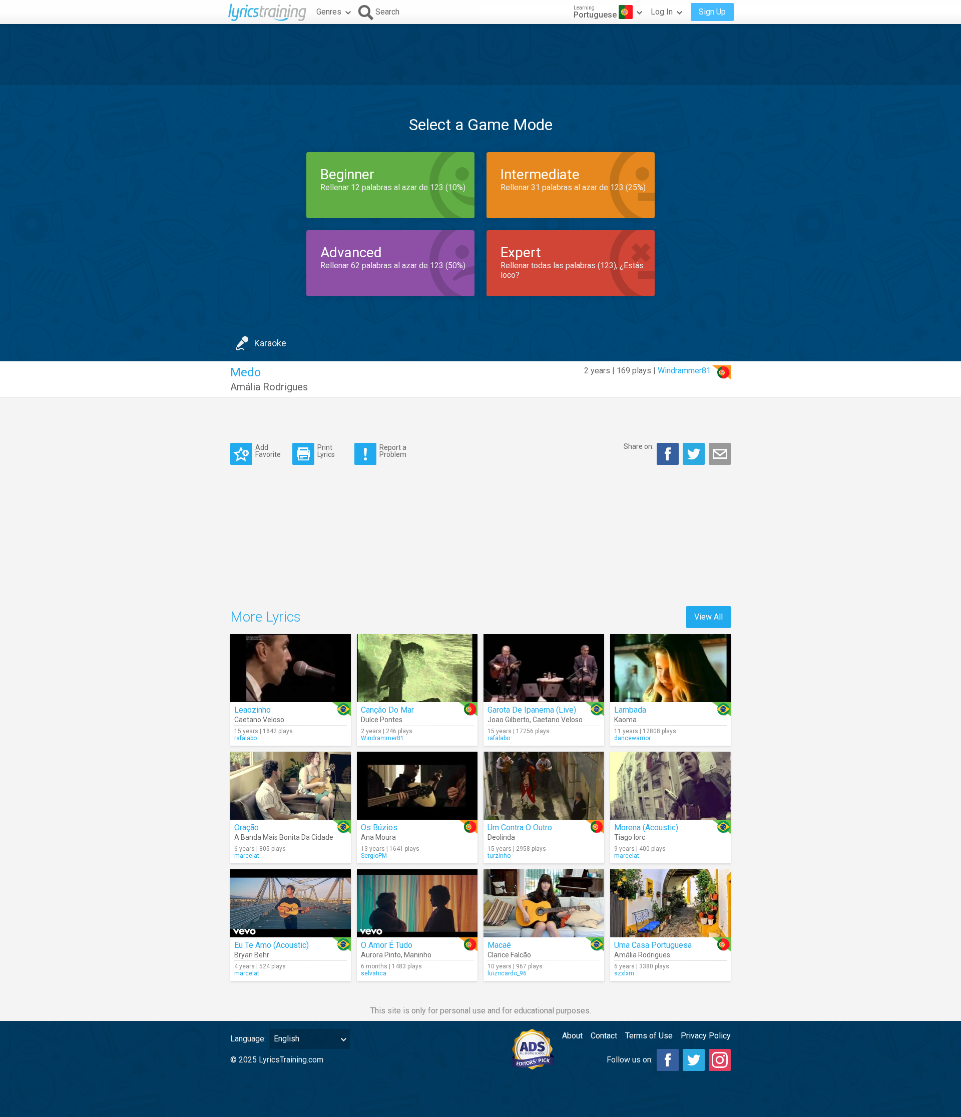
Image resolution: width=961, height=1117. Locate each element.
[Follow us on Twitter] (694, 1060)
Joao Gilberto (509, 720)
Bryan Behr (251, 955)
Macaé (499, 945)
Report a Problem (392, 450)
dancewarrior (632, 738)
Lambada (630, 710)
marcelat (246, 855)
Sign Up (712, 12)
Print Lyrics (326, 450)
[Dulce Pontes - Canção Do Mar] (417, 668)
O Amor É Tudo (386, 945)
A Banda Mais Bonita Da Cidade (283, 837)
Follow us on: (630, 1059)
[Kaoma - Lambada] (670, 668)
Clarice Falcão (509, 955)
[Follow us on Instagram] (720, 1060)
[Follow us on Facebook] (668, 1060)
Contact (604, 1035)
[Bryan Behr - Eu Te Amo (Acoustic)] (290, 903)
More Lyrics (265, 617)
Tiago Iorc (629, 837)
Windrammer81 (684, 370)
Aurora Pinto (381, 955)
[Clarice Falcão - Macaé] (544, 903)
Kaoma (625, 720)
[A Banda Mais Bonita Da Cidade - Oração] (290, 786)
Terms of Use (649, 1035)
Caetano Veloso (259, 720)
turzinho (499, 855)
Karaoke (270, 343)
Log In (662, 12)
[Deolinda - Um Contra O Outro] (544, 786)
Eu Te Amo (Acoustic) (271, 945)
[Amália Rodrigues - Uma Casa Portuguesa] (670, 903)
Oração (246, 827)
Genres (328, 12)
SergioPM (374, 855)
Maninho (417, 955)
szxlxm (624, 973)
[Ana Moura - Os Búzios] (417, 786)
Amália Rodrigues (269, 387)
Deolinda (501, 837)
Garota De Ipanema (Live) (532, 710)
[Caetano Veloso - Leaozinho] (290, 668)
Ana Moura (378, 837)
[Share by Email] (720, 454)
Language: (248, 1038)
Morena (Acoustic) (646, 827)
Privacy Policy (706, 1035)
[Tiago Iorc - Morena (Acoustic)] (670, 786)
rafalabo (245, 738)
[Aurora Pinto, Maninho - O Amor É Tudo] (417, 903)
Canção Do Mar (387, 710)
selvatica (373, 973)
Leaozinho (252, 710)
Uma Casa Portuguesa (653, 945)
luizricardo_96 (507, 973)
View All (708, 617)
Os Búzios (379, 827)
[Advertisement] (480, 54)
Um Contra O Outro (520, 827)
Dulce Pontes (381, 720)
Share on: (639, 446)
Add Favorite (268, 450)
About (572, 1035)
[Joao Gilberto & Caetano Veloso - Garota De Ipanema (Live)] (544, 668)
